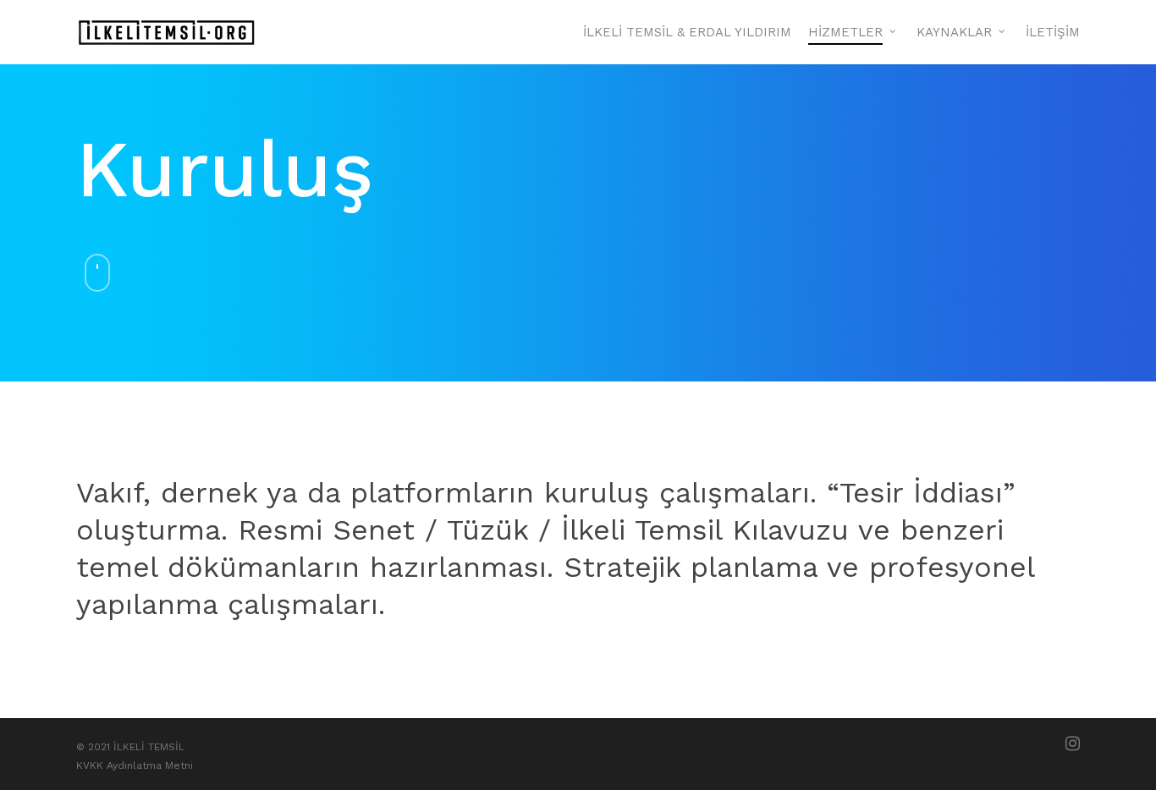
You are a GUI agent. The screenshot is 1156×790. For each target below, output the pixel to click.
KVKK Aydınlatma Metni (134, 765)
